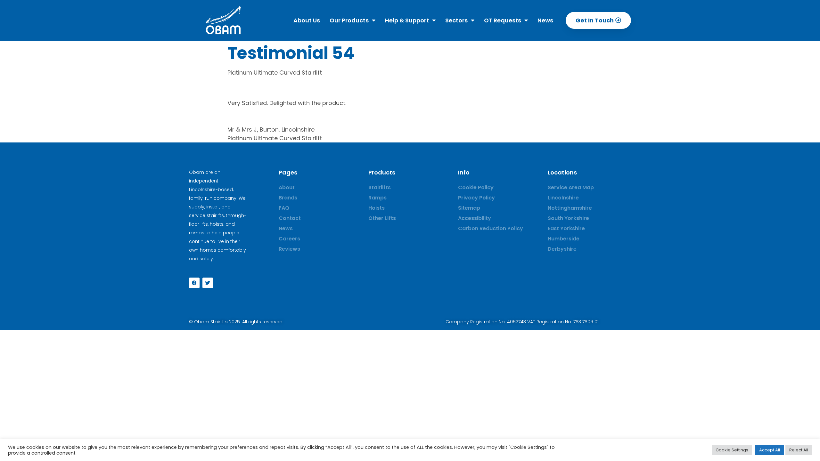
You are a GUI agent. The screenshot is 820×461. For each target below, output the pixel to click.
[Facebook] (194, 283)
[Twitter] (207, 283)
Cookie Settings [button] (732, 450)
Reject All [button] (798, 450)
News (545, 20)
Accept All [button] (769, 450)
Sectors (456, 20)
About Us (306, 20)
